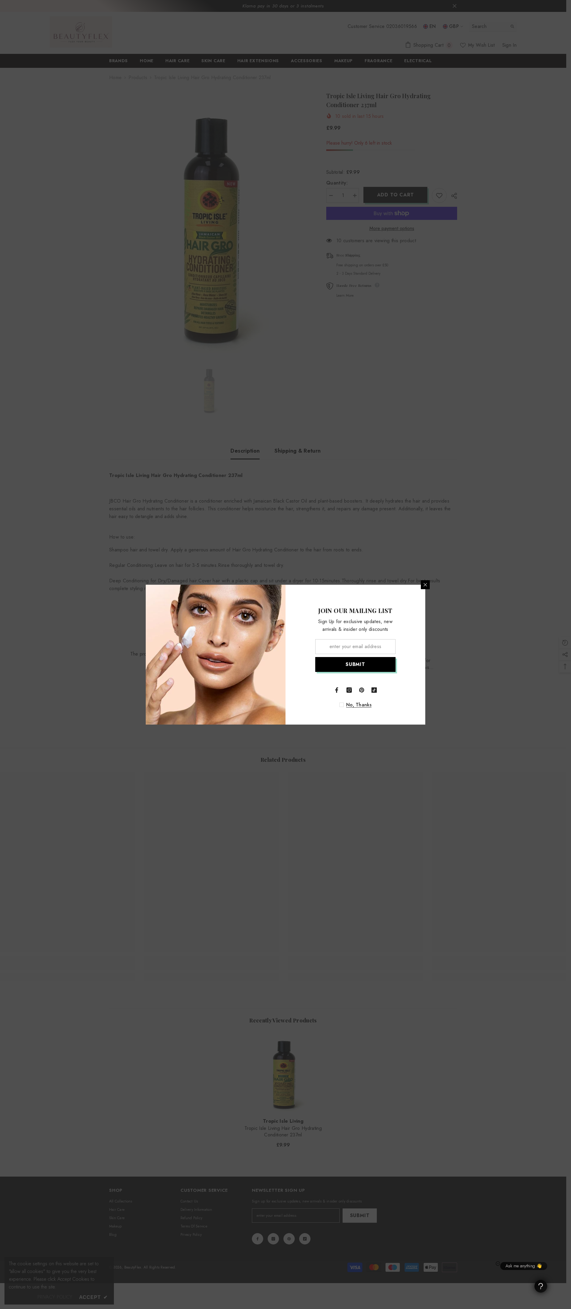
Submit (355, 664)
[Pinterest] (361, 690)
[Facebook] (336, 690)
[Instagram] (349, 690)
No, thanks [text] (358, 705)
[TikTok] (374, 690)
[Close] (425, 584)
